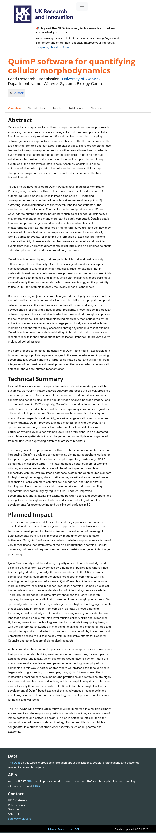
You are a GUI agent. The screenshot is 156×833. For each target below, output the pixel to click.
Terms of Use (65, 829)
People (57, 108)
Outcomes (97, 108)
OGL (77, 829)
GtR (23, 786)
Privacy (52, 829)
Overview (14, 108)
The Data (14, 762)
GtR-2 (37, 786)
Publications (76, 108)
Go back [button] (18, 93)
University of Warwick (81, 79)
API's (29, 781)
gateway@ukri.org (19, 818)
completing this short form (52, 47)
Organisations (37, 108)
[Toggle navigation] (82, 6)
